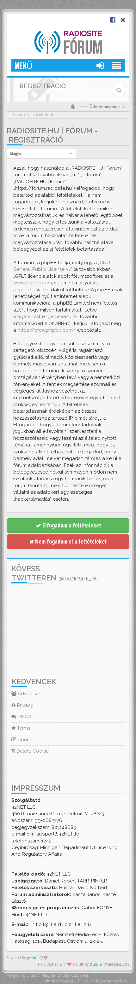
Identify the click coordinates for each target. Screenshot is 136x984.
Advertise (27, 693)
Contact (26, 739)
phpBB (31, 958)
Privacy (24, 705)
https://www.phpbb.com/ (46, 330)
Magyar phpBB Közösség (64, 975)
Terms (23, 728)
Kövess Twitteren (55, 573)
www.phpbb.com (32, 283)
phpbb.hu (24, 290)
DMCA (23, 716)
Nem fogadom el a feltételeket (70, 541)
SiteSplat (96, 965)
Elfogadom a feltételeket (71, 525)
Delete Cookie (32, 751)
